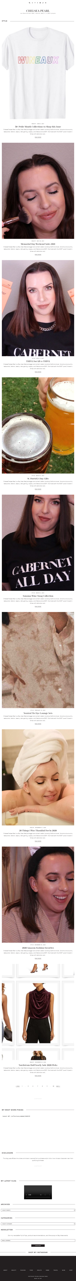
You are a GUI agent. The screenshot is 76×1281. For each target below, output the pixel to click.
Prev (18, 1086)
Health (32, 827)
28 (54, 1086)
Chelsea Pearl (38, 11)
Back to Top (38, 1278)
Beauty (34, 123)
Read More (38, 137)
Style (33, 358)
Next (58, 1086)
